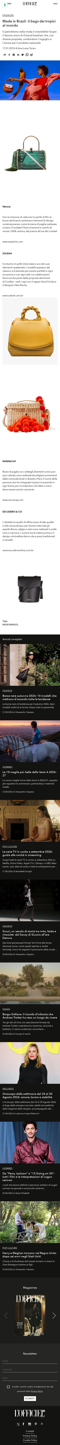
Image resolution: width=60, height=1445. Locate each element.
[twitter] (22, 55)
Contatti (30, 1431)
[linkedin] (18, 55)
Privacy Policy (37, 1391)
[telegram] (31, 55)
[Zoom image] (30, 159)
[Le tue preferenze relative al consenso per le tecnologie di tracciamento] (5, 5)
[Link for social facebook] (23, 1424)
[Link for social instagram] (29, 1424)
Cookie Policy (30, 1440)
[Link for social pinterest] (35, 1424)
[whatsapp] (27, 55)
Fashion (8, 15)
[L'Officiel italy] (30, 4)
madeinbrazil (10, 624)
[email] (5, 55)
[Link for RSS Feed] (41, 1424)
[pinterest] (13, 55)
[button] (54, 1316)
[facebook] (9, 55)
